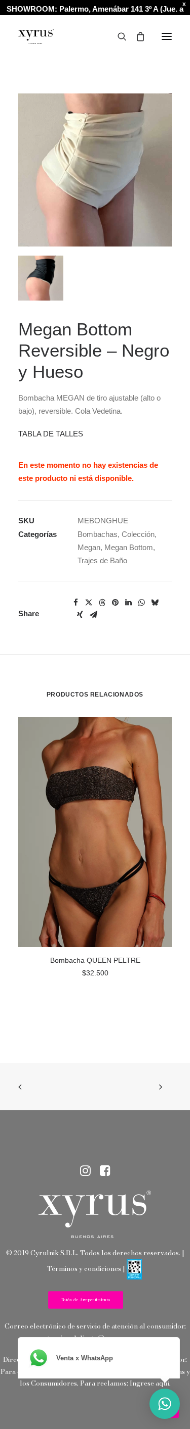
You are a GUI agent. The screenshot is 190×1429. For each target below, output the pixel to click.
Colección (138, 534)
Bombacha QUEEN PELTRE (95, 960)
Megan (89, 547)
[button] (166, 36)
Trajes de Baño (102, 560)
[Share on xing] (80, 615)
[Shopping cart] (136, 36)
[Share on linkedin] (128, 603)
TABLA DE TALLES (50, 433)
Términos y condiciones (84, 1268)
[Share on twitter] (89, 603)
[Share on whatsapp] (141, 603)
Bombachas (98, 534)
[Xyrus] (36, 36)
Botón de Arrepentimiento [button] (85, 1300)
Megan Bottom (128, 547)
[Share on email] (93, 615)
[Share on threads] (102, 603)
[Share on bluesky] (154, 603)
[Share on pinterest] (115, 603)
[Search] (117, 36)
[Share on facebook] (75, 603)
